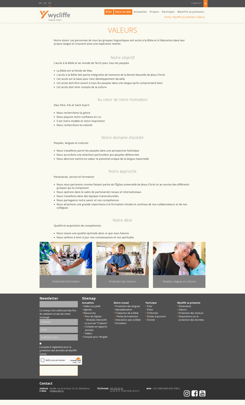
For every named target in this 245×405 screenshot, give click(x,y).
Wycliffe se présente (183, 17)
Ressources (90, 313)
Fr (49, 3)
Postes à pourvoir (156, 316)
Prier (149, 306)
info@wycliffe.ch (57, 391)
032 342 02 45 (116, 388)
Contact (196, 3)
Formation (120, 323)
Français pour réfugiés (96, 336)
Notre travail (121, 302)
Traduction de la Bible (127, 313)
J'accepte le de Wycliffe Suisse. (58, 350)
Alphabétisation (123, 309)
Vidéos (88, 333)
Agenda (88, 309)
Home (167, 17)
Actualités (88, 302)
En (40, 3)
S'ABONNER (58, 370)
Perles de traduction (127, 316)
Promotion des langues (127, 306)
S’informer (152, 313)
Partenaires (185, 306)
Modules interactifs (96, 319)
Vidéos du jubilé (92, 306)
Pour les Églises (93, 316)
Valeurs (183, 309)
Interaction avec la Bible (128, 319)
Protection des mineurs (191, 313)
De (45, 3)
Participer (151, 302)
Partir (150, 309)
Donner (151, 319)
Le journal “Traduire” (96, 323)
